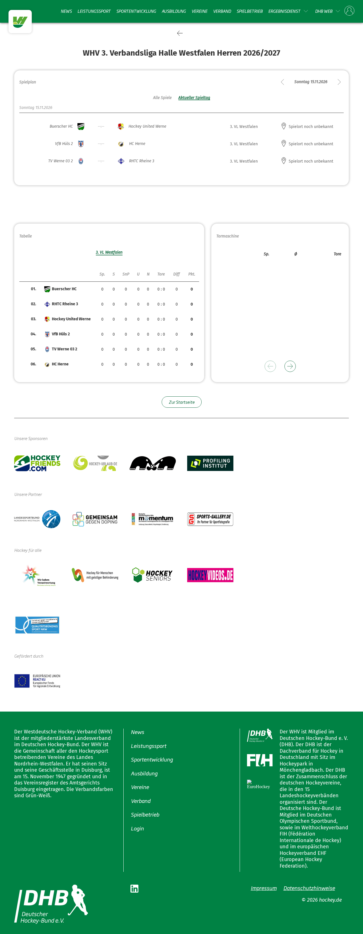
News (66, 11)
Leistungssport (94, 11)
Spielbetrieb (250, 11)
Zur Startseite (182, 402)
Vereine (199, 11)
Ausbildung (174, 11)
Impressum (264, 887)
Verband (222, 11)
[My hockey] (349, 11)
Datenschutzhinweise (309, 887)
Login (137, 828)
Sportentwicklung (136, 11)
